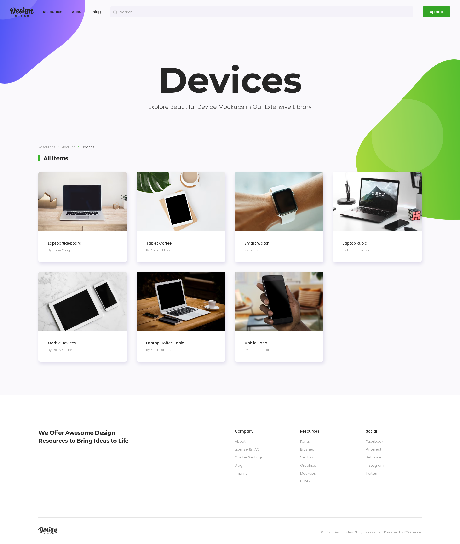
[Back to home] (22, 12)
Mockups (308, 473)
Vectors (307, 457)
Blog (97, 11)
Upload (436, 11)
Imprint (241, 473)
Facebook (374, 441)
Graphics (308, 465)
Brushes (307, 449)
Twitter (372, 473)
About (77, 11)
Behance (374, 457)
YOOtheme (412, 532)
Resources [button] (52, 11)
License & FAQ (247, 449)
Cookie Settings (249, 457)
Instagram (375, 465)
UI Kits (305, 481)
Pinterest (373, 449)
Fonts (305, 441)
